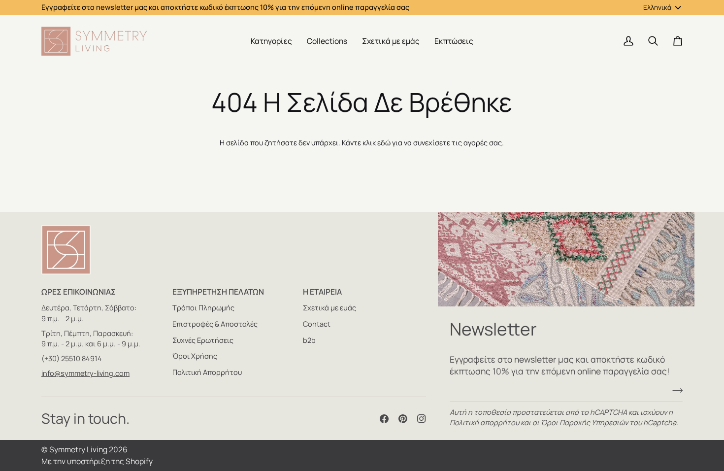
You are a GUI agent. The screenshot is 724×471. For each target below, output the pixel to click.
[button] (271, 41)
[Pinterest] (402, 418)
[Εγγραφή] (674, 391)
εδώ (384, 142)
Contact (316, 324)
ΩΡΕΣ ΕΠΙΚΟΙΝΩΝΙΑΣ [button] (78, 291)
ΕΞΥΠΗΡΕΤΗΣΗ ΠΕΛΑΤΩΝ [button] (218, 291)
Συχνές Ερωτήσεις (202, 340)
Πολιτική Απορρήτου (207, 372)
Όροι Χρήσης (194, 356)
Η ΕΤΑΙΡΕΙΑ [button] (322, 291)
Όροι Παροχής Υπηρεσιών (584, 422)
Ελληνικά (657, 7)
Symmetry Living (78, 449)
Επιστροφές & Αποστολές (215, 324)
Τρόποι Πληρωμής (203, 307)
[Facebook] (384, 418)
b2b (309, 340)
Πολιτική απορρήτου (484, 422)
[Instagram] (421, 418)
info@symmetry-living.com (85, 373)
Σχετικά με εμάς (329, 307)
